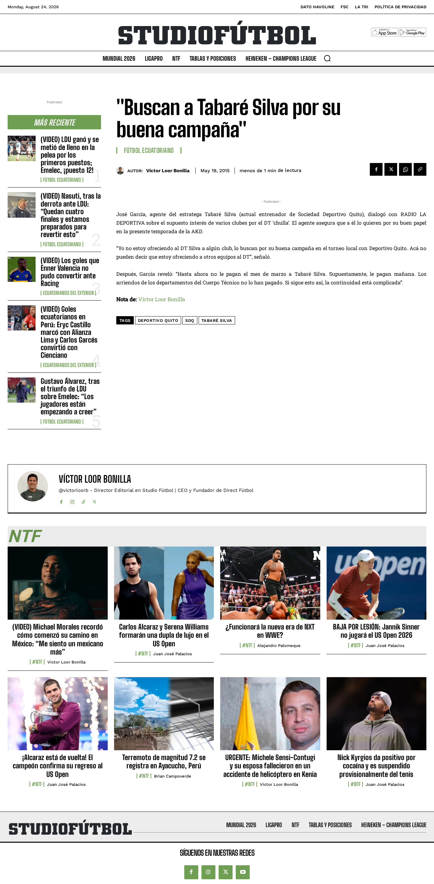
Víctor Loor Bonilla (168, 170)
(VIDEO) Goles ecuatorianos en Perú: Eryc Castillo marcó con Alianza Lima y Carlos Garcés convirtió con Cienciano (69, 332)
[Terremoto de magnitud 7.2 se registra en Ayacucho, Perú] (164, 717)
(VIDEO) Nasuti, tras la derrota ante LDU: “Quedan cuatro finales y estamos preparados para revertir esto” (71, 215)
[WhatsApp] (405, 169)
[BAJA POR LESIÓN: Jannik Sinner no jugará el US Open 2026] (377, 587)
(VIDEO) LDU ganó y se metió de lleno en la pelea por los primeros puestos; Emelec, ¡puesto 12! (70, 154)
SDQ (189, 320)
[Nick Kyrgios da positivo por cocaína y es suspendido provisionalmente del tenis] (377, 717)
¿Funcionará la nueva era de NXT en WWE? (270, 630)
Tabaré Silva (216, 320)
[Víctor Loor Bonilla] (121, 170)
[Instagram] (72, 500)
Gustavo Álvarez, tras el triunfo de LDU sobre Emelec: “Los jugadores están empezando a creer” (70, 396)
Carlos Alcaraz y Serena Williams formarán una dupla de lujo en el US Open (164, 635)
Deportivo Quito (158, 320)
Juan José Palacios (172, 653)
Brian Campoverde (172, 776)
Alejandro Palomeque (279, 645)
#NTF (37, 661)
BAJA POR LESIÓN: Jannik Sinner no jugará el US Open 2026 (376, 630)
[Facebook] (376, 169)
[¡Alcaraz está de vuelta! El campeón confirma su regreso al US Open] (58, 717)
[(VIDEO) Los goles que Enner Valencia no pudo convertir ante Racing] (22, 269)
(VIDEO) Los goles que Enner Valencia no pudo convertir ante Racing (70, 272)
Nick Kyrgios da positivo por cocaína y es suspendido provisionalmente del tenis (376, 766)
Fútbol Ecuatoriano (62, 179)
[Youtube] (243, 872)
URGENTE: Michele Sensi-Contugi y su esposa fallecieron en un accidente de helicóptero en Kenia (270, 766)
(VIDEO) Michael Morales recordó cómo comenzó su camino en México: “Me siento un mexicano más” (57, 639)
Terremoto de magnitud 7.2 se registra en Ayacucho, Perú (164, 761)
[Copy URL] (420, 169)
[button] (327, 58)
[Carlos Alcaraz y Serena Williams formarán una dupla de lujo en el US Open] (164, 587)
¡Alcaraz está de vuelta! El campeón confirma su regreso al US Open (58, 766)
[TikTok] (83, 500)
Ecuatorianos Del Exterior (68, 293)
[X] (390, 169)
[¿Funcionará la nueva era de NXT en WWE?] (270, 587)
